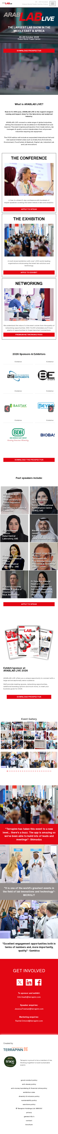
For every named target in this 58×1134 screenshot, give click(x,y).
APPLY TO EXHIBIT (29, 272)
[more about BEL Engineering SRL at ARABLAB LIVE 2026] (18, 376)
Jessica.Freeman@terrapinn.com (29, 1009)
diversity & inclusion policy (29, 1096)
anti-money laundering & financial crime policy (29, 1088)
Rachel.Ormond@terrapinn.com (29, 1021)
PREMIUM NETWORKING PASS (28, 334)
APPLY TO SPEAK (29, 209)
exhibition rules (29, 1092)
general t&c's (29, 1116)
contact (29, 1120)
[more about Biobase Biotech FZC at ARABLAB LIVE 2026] (18, 434)
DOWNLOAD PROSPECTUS (29, 51)
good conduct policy (29, 1080)
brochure (29, 1124)
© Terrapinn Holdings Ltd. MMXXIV (29, 1108)
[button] (54, 762)
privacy (29, 1112)
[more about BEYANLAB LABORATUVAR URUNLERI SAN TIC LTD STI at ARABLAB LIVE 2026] (18, 405)
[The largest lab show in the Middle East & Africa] (6, 3)
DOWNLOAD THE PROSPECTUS (29, 460)
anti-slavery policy (29, 1084)
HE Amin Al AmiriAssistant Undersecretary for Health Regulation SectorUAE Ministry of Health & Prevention (14, 502)
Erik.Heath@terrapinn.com (29, 997)
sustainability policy (29, 1100)
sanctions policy (29, 1104)
